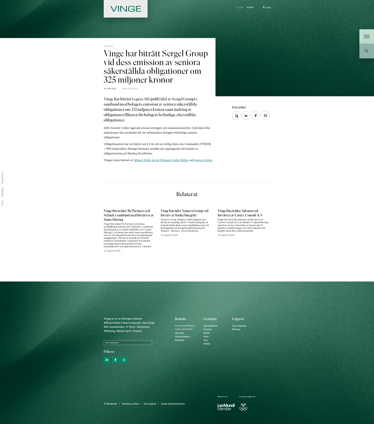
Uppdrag (2, 192)
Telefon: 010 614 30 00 (184, 329)
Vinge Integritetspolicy (173, 404)
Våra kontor (179, 333)
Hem (2, 203)
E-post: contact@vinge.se (185, 326)
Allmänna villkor (130, 404)
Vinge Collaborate (239, 326)
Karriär (206, 336)
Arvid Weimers (161, 160)
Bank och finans (130, 89)
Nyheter (207, 333)
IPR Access (236, 329)
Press (206, 340)
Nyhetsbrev (179, 340)
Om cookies (150, 404)
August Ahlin (203, 160)
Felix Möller (181, 160)
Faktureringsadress (182, 336)
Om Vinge (208, 329)
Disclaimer (111, 404)
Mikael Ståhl (142, 160)
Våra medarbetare (210, 326)
